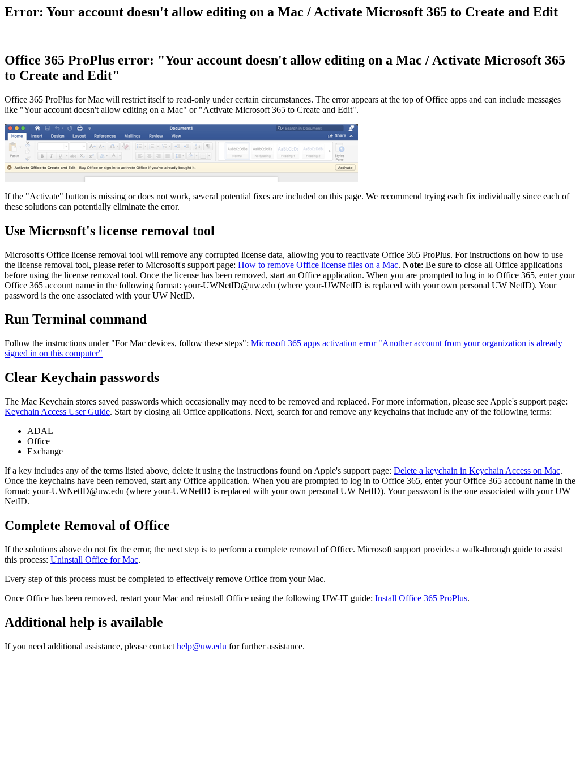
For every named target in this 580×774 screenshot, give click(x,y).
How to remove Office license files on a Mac (318, 265)
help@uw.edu (202, 646)
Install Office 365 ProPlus (421, 598)
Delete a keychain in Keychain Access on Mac (477, 470)
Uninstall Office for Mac (94, 559)
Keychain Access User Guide (57, 411)
